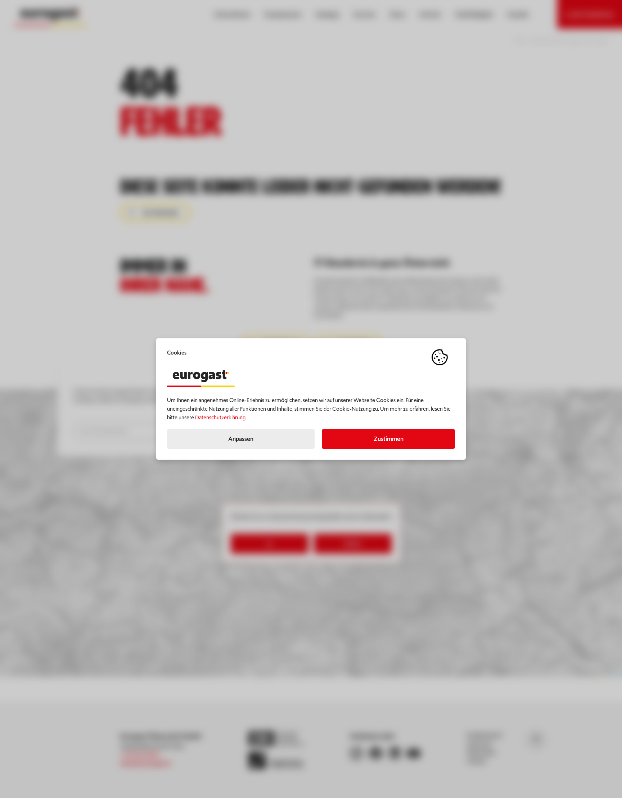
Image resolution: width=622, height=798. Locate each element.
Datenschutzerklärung (220, 417)
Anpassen (240, 438)
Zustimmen (389, 438)
